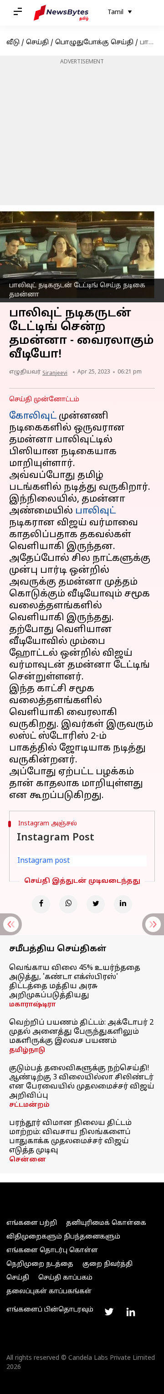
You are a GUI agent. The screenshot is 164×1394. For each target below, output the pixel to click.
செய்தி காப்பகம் (65, 1278)
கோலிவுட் (32, 416)
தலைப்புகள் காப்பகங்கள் (49, 1292)
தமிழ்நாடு (27, 1050)
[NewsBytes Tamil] (61, 13)
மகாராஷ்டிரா (32, 1005)
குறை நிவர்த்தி (107, 1264)
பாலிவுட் (95, 511)
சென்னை (27, 1160)
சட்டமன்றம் (29, 1105)
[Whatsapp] (68, 904)
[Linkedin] (123, 904)
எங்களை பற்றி (31, 1223)
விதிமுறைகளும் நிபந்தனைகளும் (63, 1237)
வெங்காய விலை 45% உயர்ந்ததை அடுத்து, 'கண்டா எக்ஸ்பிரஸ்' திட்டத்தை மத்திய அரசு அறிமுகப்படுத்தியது (74, 982)
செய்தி (37, 43)
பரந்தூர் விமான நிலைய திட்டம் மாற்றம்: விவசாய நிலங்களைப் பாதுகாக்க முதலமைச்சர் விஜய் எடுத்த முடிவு (70, 1137)
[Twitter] (96, 904)
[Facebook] (41, 904)
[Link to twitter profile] (109, 1312)
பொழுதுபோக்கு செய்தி (94, 43)
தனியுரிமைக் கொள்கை (106, 1223)
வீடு (13, 43)
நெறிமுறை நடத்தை (39, 1264)
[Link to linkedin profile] (131, 1312)
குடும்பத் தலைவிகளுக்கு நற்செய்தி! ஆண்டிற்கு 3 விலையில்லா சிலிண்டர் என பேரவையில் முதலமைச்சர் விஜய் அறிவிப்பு (81, 1082)
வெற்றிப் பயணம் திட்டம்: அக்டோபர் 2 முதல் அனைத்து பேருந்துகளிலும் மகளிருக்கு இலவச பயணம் (81, 1032)
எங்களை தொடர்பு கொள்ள (52, 1250)
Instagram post (43, 860)
